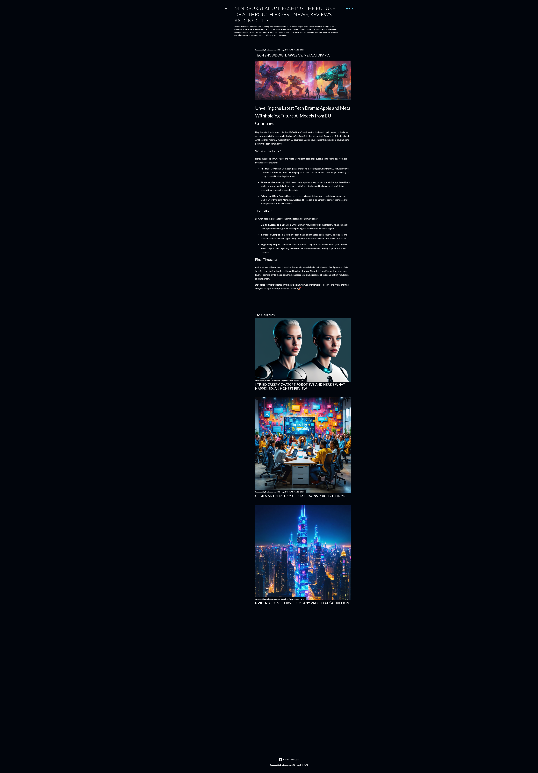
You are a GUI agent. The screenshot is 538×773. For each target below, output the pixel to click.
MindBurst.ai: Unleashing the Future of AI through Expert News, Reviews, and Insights (285, 14)
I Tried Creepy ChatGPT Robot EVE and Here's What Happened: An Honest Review (300, 386)
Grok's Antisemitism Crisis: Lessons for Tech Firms (300, 496)
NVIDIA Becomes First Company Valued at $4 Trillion (302, 603)
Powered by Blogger (291, 760)
